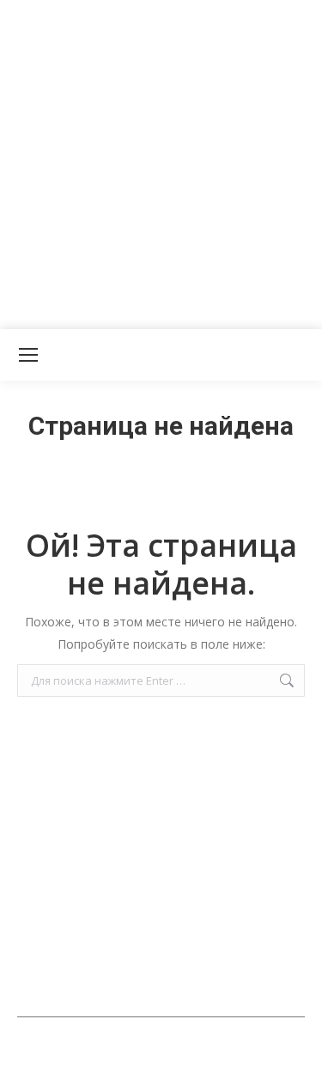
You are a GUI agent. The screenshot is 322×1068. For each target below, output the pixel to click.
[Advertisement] (161, 161)
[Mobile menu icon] (28, 355)
